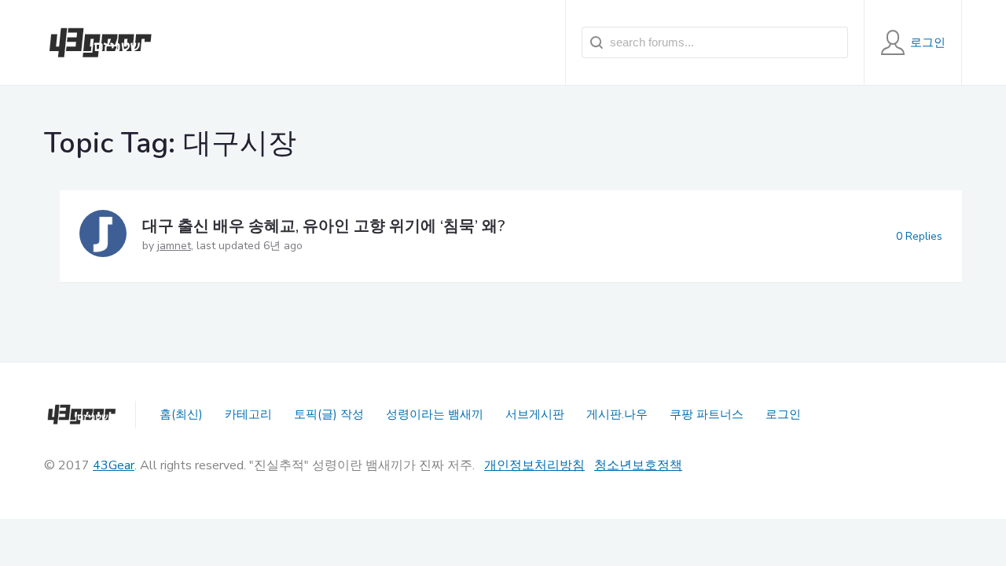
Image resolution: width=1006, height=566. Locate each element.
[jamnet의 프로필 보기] (103, 236)
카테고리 (248, 414)
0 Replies (919, 236)
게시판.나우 (617, 414)
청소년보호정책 (638, 465)
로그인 (783, 414)
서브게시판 (534, 414)
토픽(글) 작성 (329, 414)
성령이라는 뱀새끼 (434, 414)
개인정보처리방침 (534, 465)
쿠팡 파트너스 (706, 414)
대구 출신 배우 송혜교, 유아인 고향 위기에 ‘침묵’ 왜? (323, 226)
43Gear (113, 465)
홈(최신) (181, 414)
